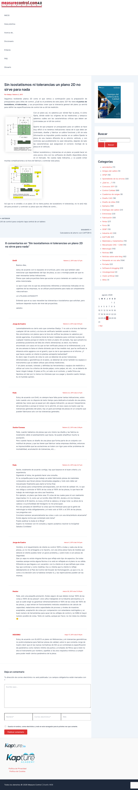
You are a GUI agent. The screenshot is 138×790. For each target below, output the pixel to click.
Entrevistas (106, 214)
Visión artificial (108, 276)
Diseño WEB (48, 785)
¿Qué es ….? (107, 183)
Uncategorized (108, 272)
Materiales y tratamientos (112, 241)
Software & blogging (110, 268)
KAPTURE (106, 237)
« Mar (100, 326)
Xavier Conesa (19, 427)
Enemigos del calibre (110, 210)
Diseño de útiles (108, 202)
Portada (105, 264)
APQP (104, 175)
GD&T (104, 229)
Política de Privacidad (17, 768)
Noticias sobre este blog (112, 256)
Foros (104, 225)
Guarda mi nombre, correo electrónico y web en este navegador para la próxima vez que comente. (43, 726)
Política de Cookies (17, 771)
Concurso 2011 (108, 186)
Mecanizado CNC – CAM (112, 245)
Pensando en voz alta (111, 260)
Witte (104, 280)
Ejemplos (106, 206)
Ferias (104, 221)
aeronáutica (107, 167)
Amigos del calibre (110, 171)
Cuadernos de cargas (111, 194)
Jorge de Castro (19, 324)
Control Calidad (108, 190)
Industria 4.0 (107, 233)
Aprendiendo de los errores (113, 179)
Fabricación (107, 218)
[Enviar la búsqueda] (101, 144)
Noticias (105, 252)
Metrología (106, 249)
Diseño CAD (107, 198)
